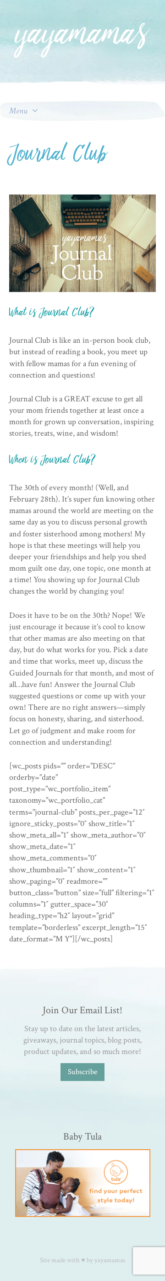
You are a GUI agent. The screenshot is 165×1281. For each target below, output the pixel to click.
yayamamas (109, 1260)
